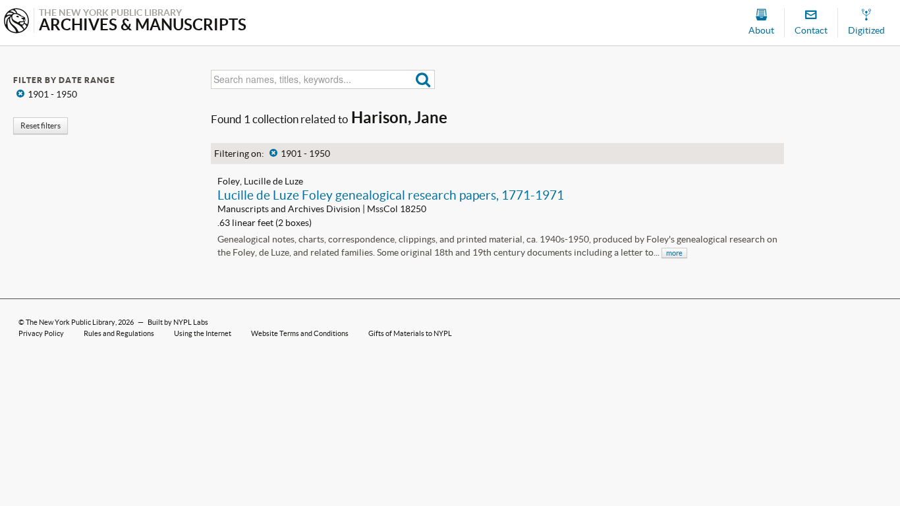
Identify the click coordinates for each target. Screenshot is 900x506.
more (674, 253)
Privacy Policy (41, 333)
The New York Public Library (70, 322)
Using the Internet (202, 333)
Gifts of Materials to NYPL (410, 333)
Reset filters (40, 125)
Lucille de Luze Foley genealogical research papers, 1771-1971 (390, 195)
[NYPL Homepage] (16, 22)
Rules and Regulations (119, 333)
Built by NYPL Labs (178, 322)
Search (423, 79)
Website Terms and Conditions (300, 333)
